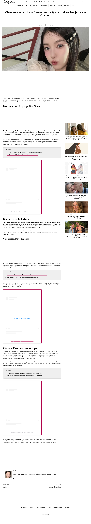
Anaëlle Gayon (40, 25)
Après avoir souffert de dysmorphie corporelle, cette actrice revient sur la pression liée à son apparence (76, 177)
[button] (82, 2)
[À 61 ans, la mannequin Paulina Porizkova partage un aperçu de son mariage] (76, 187)
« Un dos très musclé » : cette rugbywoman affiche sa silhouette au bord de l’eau (76, 235)
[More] (50, 19)
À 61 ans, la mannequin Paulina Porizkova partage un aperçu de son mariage (76, 196)
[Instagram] (79, 2)
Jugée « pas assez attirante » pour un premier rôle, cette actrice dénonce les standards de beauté (76, 138)
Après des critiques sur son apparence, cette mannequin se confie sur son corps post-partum (76, 157)
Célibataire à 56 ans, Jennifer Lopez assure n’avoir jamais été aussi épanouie (27, 274)
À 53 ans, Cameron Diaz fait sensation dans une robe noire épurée (24, 152)
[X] (43, 19)
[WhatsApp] (47, 19)
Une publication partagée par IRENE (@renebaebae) (22, 211)
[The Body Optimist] (9, 2)
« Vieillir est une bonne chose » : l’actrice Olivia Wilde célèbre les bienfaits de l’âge (76, 216)
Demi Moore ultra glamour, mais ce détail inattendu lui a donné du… (24, 375)
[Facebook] (76, 2)
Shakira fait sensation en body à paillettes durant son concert (23, 277)
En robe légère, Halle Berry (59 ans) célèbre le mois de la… (22, 155)
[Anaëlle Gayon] (8, 474)
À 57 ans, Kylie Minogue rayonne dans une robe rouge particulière (24, 373)
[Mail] (13, 478)
